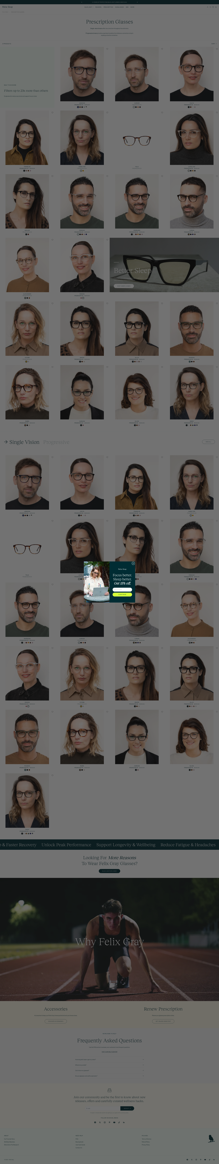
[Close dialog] (133, 563)
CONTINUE (122, 594)
